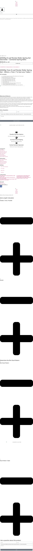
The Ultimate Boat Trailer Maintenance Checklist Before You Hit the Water (23, 176)
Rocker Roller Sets (20, 18)
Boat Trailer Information (4, 166)
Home (1, 18)
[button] (16, 14)
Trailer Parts (3, 18)
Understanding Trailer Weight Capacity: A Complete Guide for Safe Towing (23, 178)
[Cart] (1, 13)
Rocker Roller (15, 18)
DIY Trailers (2, 168)
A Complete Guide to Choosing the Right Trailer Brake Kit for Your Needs (8, 179)
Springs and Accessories (9, 18)
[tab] (3, 67)
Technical (2, 172)
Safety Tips (2, 170)
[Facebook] (1, 186)
